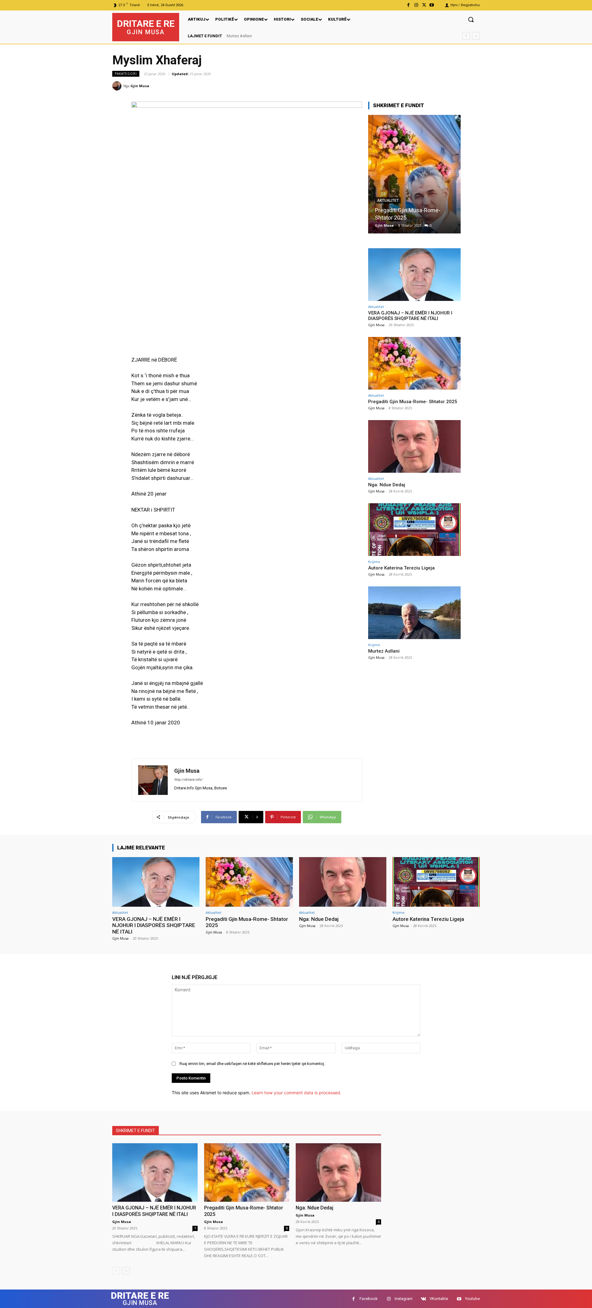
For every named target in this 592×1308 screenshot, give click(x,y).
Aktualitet (388, 208)
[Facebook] (408, 5)
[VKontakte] (423, 1299)
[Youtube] (432, 5)
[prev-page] (116, 1271)
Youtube (472, 1298)
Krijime (374, 561)
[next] (476, 36)
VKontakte (439, 1298)
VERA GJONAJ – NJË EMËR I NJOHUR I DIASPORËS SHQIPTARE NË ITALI (296, 36)
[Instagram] (416, 5)
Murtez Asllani (384, 651)
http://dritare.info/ (188, 780)
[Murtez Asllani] (414, 612)
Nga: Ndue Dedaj (395, 217)
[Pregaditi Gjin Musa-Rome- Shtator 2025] (414, 363)
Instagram (404, 1298)
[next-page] (126, 1271)
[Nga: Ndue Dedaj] (414, 174)
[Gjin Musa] (117, 86)
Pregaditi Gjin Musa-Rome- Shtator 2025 (412, 401)
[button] (471, 19)
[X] (424, 5)
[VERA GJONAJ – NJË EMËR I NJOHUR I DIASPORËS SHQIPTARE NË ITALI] (414, 274)
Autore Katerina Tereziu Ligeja (401, 568)
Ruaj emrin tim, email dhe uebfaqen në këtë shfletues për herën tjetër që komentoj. (252, 1063)
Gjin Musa (139, 85)
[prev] (466, 36)
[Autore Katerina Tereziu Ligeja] (414, 529)
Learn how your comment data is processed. (296, 1092)
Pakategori (126, 73)
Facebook (369, 1298)
